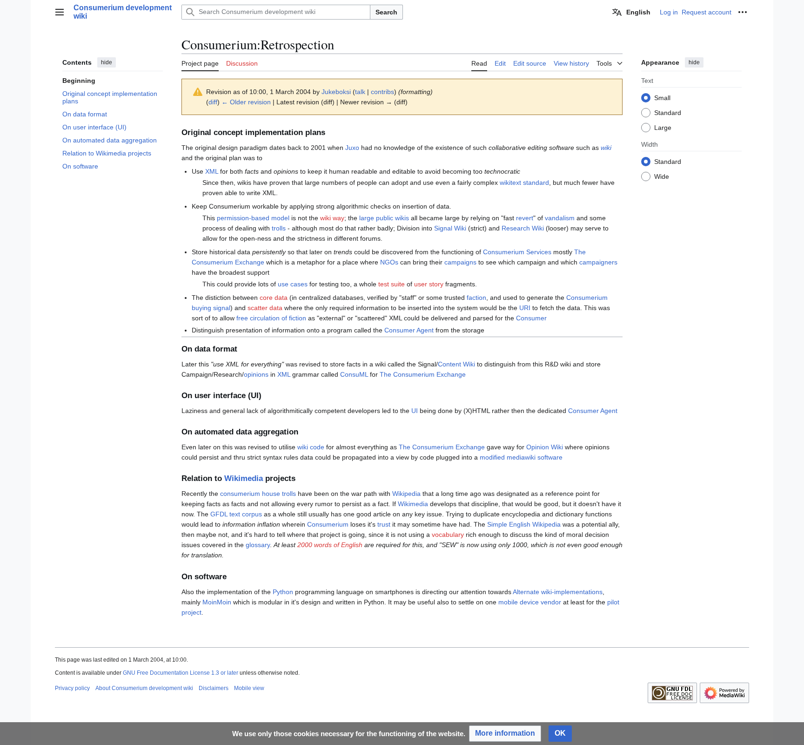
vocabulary (448, 534)
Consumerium (327, 524)
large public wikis (384, 218)
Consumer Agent (409, 330)
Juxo (352, 147)
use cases (293, 284)
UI (414, 410)
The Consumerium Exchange (423, 374)
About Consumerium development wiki (144, 688)
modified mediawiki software (521, 457)
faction (476, 297)
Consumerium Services (517, 252)
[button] (59, 12)
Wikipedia (406, 493)
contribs (382, 91)
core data (274, 297)
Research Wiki (523, 228)
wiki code (310, 447)
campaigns (460, 262)
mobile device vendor (529, 602)
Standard (667, 112)
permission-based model (253, 218)
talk (360, 91)
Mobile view (249, 688)
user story (428, 284)
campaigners (598, 262)
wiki (606, 147)
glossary (258, 545)
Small (662, 97)
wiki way (332, 218)
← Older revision (246, 102)
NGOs (389, 262)
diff (212, 102)
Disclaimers (213, 688)
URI (524, 308)
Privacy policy (72, 688)
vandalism (560, 218)
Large (662, 127)
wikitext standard (524, 182)
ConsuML (354, 374)
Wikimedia (243, 478)
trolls (279, 228)
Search (386, 12)
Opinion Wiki (544, 447)
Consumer (531, 318)
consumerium (240, 493)
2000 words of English (329, 545)
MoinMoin (216, 602)
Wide (661, 176)
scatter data (265, 308)
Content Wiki (456, 364)
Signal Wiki (450, 228)
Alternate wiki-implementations (558, 592)
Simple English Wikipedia (524, 524)
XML (211, 171)
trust (383, 524)
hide (106, 62)
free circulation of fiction (271, 318)
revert (524, 218)
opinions (256, 374)
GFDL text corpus (236, 514)
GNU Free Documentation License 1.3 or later (180, 673)
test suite (391, 284)
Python (283, 592)
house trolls (279, 493)
